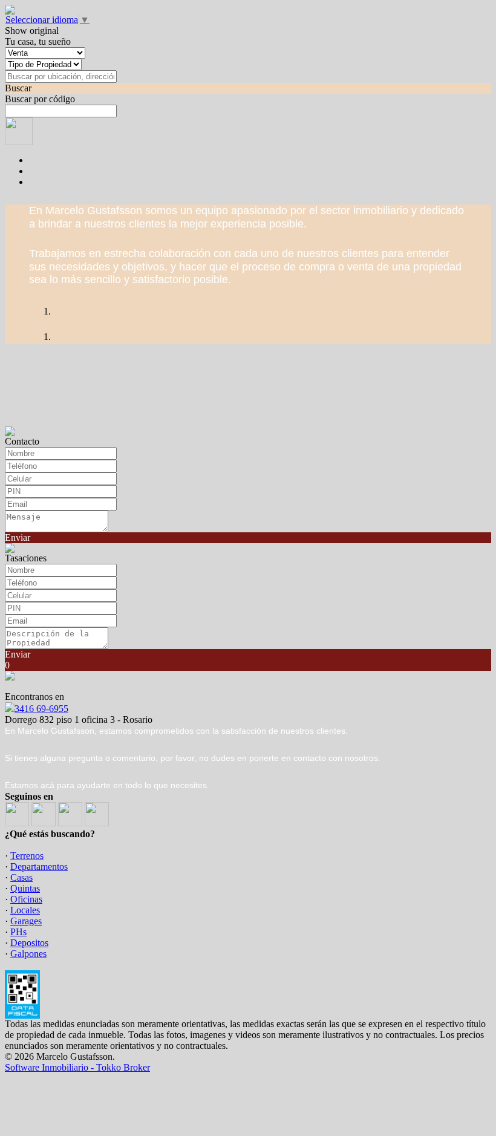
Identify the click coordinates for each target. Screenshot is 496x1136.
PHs (18, 932)
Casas (21, 877)
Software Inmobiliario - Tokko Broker (77, 1067)
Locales (25, 910)
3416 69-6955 (41, 708)
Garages (26, 921)
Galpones (28, 953)
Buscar (18, 88)
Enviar (17, 537)
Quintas (25, 888)
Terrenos (27, 855)
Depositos (29, 943)
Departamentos (39, 866)
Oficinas (26, 899)
